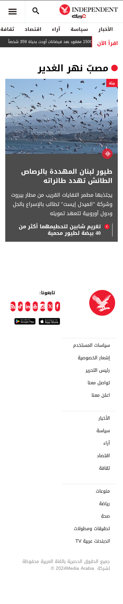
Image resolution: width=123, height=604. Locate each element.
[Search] (35, 11)
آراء (56, 29)
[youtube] (35, 306)
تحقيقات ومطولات (92, 528)
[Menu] (12, 11)
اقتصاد (33, 29)
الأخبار (105, 29)
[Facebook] (57, 306)
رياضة (104, 503)
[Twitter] (50, 306)
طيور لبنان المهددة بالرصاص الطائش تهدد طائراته (67, 176)
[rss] (12, 306)
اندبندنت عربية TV (92, 541)
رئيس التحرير (98, 370)
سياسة (79, 29)
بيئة (112, 83)
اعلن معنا (101, 395)
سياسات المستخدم (91, 345)
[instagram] (42, 306)
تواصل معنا (99, 383)
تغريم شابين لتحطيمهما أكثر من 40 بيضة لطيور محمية (60, 229)
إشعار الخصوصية (94, 358)
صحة (105, 516)
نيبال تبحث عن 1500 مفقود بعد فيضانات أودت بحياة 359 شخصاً (64, 41)
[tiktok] (20, 306)
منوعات (103, 491)
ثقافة (104, 468)
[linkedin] (27, 306)
